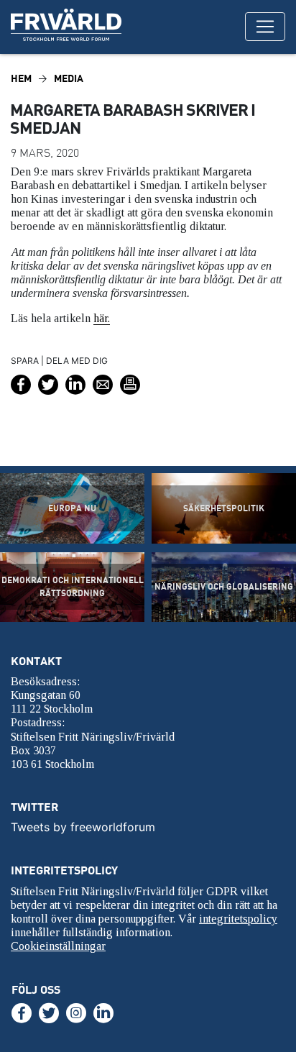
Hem (21, 78)
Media (68, 78)
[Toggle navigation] (265, 26)
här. (101, 318)
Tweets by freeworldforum (83, 827)
